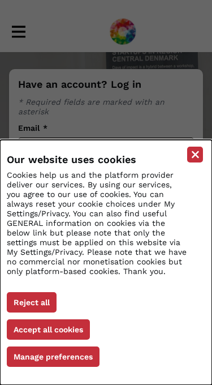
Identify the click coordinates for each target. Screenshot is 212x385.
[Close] (195, 154)
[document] (106, 262)
